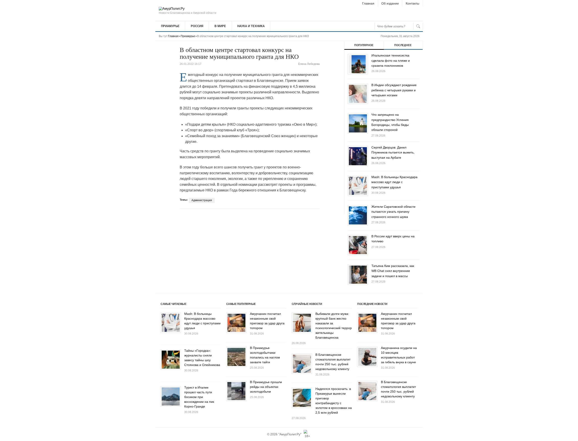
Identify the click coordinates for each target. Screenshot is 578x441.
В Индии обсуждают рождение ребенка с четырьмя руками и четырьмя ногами (394, 90)
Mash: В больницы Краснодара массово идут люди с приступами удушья (394, 182)
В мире (220, 26)
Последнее (403, 45)
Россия (197, 26)
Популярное (363, 45)
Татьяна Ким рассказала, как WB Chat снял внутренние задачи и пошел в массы (392, 271)
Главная (368, 3)
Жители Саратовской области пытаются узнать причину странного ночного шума (393, 212)
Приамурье (170, 26)
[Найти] (418, 26)
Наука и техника (251, 26)
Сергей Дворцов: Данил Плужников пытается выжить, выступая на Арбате (393, 152)
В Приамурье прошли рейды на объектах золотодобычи (266, 386)
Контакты (412, 3)
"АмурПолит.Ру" (289, 434)
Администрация (201, 200)
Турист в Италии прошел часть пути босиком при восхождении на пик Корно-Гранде (199, 397)
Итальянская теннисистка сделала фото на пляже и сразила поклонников (390, 60)
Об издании (390, 3)
